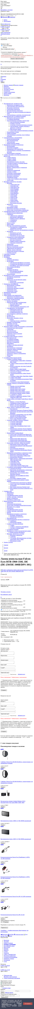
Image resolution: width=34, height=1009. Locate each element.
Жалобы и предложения (10, 976)
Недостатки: (4, 655)
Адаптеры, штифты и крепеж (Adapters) (17, 420)
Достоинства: (4, 651)
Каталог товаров (8, 85)
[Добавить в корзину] (3, 767)
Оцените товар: (5, 649)
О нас (5, 961)
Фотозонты (10, 231)
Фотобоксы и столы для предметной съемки (16, 275)
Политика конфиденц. (10, 955)
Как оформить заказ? (6, 594)
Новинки (6, 86)
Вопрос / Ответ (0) (20, 611)
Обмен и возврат (8, 943)
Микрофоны (7, 255)
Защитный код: (5, 672)
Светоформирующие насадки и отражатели (15, 211)
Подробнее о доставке (7, 9)
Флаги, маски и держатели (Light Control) (18, 407)
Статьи (6, 951)
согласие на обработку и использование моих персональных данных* (17, 56)
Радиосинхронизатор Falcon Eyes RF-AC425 (13, 914)
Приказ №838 (7, 93)
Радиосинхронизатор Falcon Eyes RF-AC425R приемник (16, 896)
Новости (6, 950)
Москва (5, 47)
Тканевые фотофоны (12, 269)
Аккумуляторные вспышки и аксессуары (18, 120)
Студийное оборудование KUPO (12, 357)
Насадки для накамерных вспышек (16, 225)
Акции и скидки (8, 542)
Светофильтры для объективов (15, 308)
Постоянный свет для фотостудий (13, 103)
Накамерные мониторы (10, 292)
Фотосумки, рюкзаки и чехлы (15, 318)
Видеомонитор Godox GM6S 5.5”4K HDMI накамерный (16, 820)
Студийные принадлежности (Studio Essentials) (19, 467)
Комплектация (4, 611)
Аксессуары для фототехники (12, 299)
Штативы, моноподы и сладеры (15, 533)
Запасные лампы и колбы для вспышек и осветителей (18, 326)
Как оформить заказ (9, 946)
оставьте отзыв (7, 988)
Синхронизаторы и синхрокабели (13, 137)
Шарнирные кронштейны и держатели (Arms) (19, 453)
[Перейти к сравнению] (2, 749)
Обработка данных (9, 958)
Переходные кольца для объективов (16, 302)
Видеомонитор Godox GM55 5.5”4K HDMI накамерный (16, 839)
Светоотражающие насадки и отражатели (18, 519)
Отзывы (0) (4, 574)
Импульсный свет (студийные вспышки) (15, 116)
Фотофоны (7, 257)
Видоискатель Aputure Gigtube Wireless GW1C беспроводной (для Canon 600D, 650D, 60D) (13, 801)
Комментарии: (4, 660)
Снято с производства (10, 954)
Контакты (6, 95)
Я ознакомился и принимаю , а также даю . (17, 55)
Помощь (6, 948)
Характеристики (26, 609)
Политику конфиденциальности (12, 54)
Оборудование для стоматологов (12, 295)
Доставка (6, 941)
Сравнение (12, 17)
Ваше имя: (4, 664)
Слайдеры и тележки (9, 254)
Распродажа (7, 88)
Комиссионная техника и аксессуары (14, 501)
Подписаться (4, 927)
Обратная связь (8, 975)
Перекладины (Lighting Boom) (15, 433)
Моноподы (10, 204)
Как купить (7, 947)
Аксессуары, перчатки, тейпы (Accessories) (18, 443)
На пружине (10, 261)
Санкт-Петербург (7, 45)
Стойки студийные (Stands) (14, 359)
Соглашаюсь (28, 1003)
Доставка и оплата (9, 89)
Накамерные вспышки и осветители (13, 144)
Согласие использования (10, 957)
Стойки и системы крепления (15, 523)
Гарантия (6, 953)
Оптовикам (7, 90)
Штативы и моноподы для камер (13, 181)
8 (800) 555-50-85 (5, 26)
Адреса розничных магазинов (12, 978)
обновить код (21, 674)
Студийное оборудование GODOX (13, 336)
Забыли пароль (9, 992)
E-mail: (3, 667)
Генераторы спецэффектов (11, 284)
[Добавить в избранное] (1, 749)
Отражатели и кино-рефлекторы (15, 237)
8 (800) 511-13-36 (5, 29)
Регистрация (7, 21)
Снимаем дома (8, 491)
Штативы (9, 183)
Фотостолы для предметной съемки (16, 279)
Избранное (5, 17)
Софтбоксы (10, 214)
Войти (5, 20)
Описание (19, 609)
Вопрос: (3, 701)
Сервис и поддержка (9, 92)
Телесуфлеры (7, 294)
